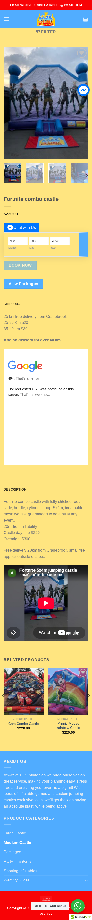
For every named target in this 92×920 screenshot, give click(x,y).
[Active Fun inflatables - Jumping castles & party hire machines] (46, 19)
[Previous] (11, 103)
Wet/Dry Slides (17, 880)
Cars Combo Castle (23, 724)
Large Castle (15, 833)
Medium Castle (17, 843)
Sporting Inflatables (20, 871)
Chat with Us (24, 227)
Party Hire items (17, 861)
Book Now (20, 265)
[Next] (80, 103)
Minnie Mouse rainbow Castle (68, 726)
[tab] (12, 304)
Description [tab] (15, 489)
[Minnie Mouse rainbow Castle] (68, 691)
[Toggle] (86, 880)
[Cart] (85, 19)
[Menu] (7, 19)
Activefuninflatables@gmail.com (51, 5)
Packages (12, 852)
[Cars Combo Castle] (24, 691)
